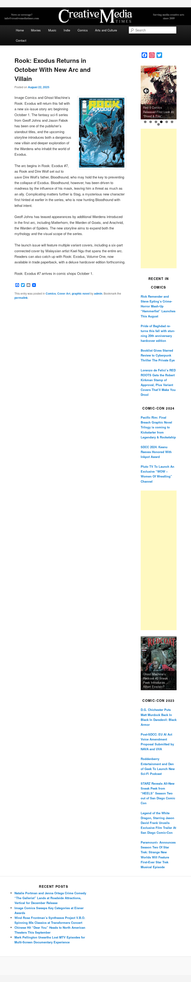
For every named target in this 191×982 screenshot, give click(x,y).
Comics (83, 30)
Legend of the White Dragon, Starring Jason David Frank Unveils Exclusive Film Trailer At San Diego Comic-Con (158, 823)
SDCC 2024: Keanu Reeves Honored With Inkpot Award (156, 452)
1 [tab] (145, 122)
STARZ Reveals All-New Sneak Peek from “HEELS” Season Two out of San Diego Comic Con (158, 793)
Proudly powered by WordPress (95, 966)
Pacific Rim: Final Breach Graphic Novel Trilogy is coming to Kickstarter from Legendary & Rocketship (158, 427)
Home (20, 30)
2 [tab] (150, 122)
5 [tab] (166, 122)
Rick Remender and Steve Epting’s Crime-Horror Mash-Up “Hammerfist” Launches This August (158, 306)
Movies (36, 30)
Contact (21, 40)
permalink (21, 298)
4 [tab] (161, 122)
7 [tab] (158, 124)
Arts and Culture (106, 30)
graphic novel (81, 293)
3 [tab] (156, 122)
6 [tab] (172, 122)
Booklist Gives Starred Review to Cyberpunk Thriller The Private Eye (158, 355)
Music (52, 30)
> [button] (170, 91)
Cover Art (63, 293)
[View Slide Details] (159, 92)
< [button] (146, 91)
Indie (67, 30)
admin (98, 293)
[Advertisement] (159, 198)
